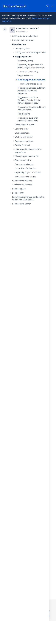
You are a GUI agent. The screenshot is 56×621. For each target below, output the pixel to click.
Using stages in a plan (24, 124)
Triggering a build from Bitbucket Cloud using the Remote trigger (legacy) (29, 100)
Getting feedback (22, 145)
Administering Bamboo (22, 184)
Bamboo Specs (19, 189)
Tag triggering (24, 114)
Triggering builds (23, 56)
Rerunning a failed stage (31, 84)
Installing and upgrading (23, 40)
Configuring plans (22, 48)
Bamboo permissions (24, 164)
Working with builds (23, 137)
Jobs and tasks (21, 129)
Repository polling (25, 60)
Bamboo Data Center (21, 204)
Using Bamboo (19, 44)
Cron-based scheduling (28, 71)
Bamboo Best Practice (22, 180)
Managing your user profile (26, 156)
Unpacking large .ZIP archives (28, 172)
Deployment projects (24, 141)
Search (47, 6)
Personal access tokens (25, 176)
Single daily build (25, 75)
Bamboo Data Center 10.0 (27, 28)
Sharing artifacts (22, 133)
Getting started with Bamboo (25, 36)
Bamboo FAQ (18, 193)
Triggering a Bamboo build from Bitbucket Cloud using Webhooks (32, 90)
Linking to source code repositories (30, 52)
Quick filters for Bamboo (25, 168)
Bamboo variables (23, 160)
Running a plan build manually (31, 80)
